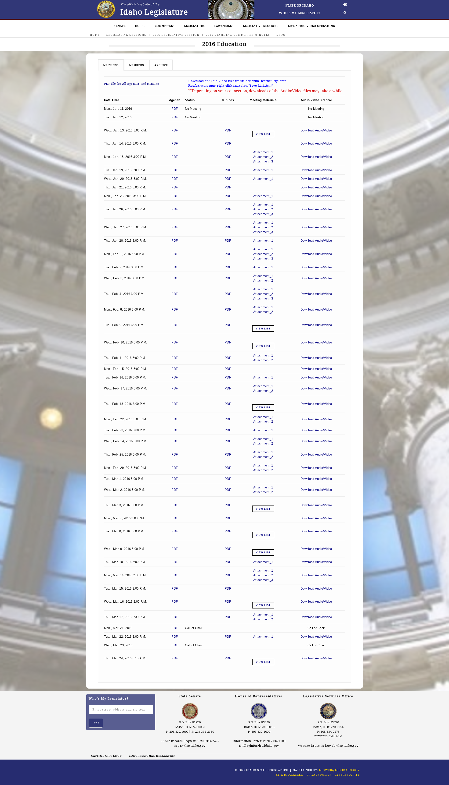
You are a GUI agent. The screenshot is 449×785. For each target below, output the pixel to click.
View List (263, 134)
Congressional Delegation (152, 755)
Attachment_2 (263, 157)
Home (95, 34)
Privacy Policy (319, 774)
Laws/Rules (224, 26)
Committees (165, 26)
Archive (161, 65)
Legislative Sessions (261, 26)
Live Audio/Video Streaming (311, 26)
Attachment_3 (263, 161)
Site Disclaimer (289, 774)
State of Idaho (299, 5)
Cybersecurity (347, 774)
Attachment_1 (263, 152)
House (140, 26)
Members (136, 65)
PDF (174, 108)
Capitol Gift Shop (106, 755)
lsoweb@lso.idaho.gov (342, 745)
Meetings (111, 65)
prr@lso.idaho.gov (191, 745)
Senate (120, 26)
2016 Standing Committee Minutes (238, 34)
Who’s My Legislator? (299, 13)
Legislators (194, 26)
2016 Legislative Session (176, 34)
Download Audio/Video (316, 130)
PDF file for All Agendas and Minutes (131, 83)
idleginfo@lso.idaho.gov (261, 745)
